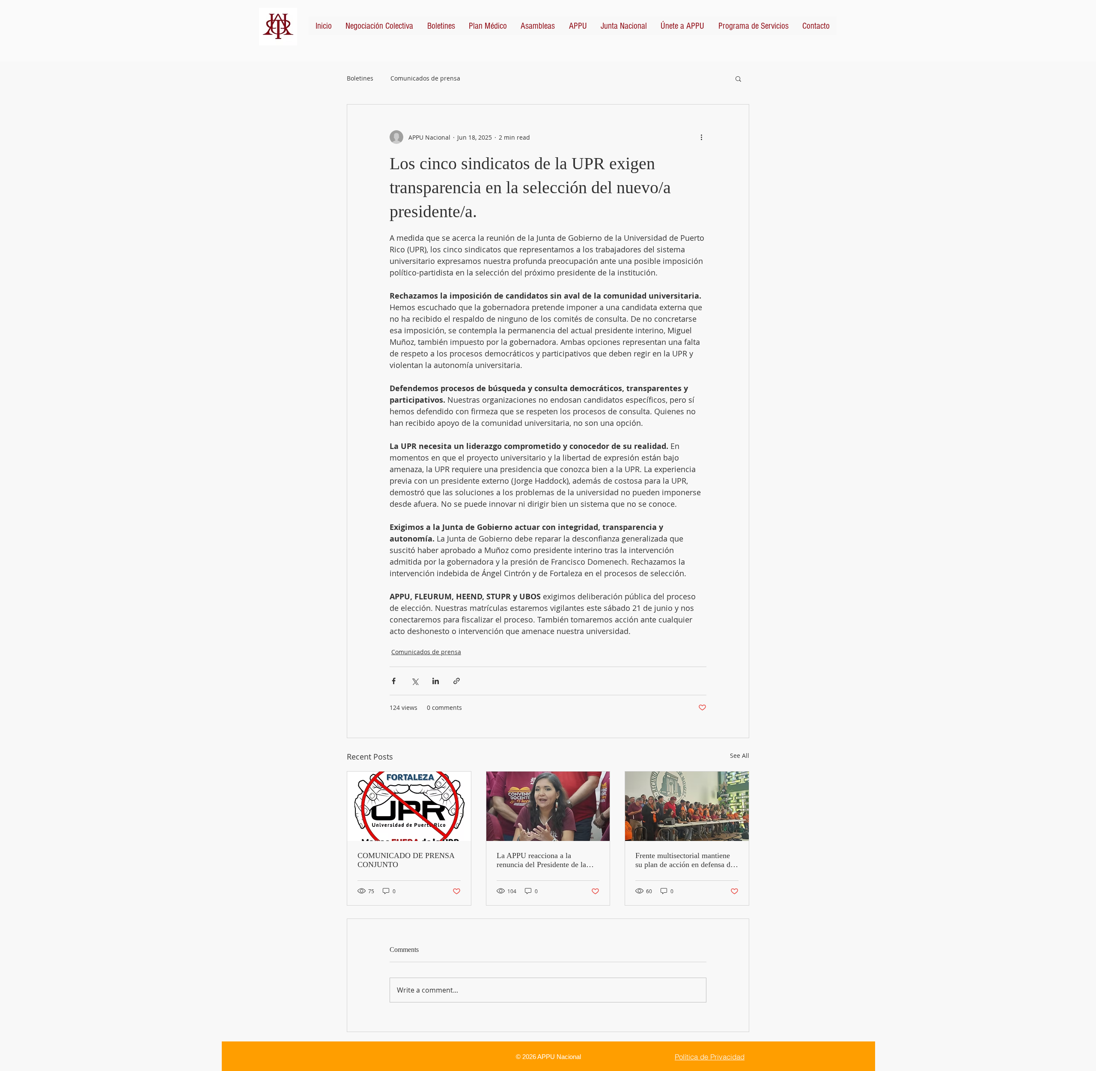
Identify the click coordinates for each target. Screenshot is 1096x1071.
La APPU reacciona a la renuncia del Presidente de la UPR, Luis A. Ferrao (541, 860)
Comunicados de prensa (425, 78)
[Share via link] (457, 681)
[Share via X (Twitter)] (415, 681)
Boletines (360, 78)
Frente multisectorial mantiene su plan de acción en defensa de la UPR (684, 860)
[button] (738, 78)
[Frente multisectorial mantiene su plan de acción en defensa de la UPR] (687, 806)
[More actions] (701, 137)
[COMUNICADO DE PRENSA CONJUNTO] (409, 806)
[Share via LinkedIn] (436, 681)
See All (739, 755)
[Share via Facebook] (394, 681)
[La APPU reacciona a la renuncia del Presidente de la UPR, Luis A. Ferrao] (548, 806)
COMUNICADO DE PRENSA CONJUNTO (405, 860)
